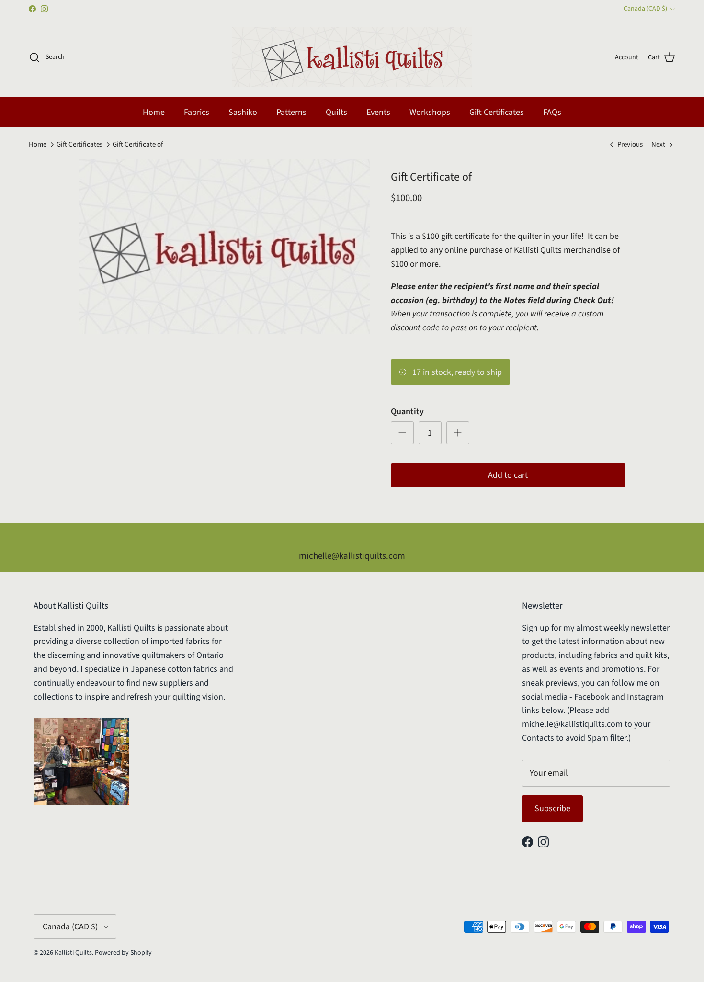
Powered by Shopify (123, 953)
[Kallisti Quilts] (352, 57)
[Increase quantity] (457, 432)
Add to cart (508, 475)
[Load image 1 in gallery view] (224, 246)
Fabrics (196, 112)
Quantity (407, 412)
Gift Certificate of (138, 144)
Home (154, 112)
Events (378, 112)
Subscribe (552, 808)
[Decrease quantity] (402, 432)
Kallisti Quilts (73, 953)
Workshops (429, 112)
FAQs (552, 112)
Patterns (291, 112)
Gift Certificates (496, 112)
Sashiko (242, 112)
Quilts (336, 112)
